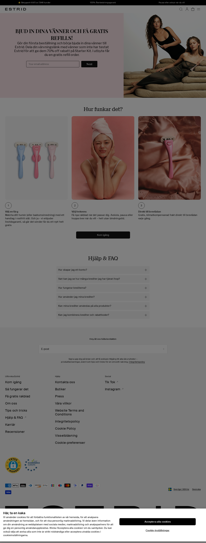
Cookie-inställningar (157, 530)
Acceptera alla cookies (158, 521)
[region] (103, 525)
